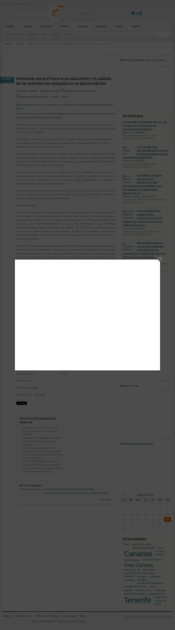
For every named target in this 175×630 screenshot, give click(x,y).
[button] (160, 259)
